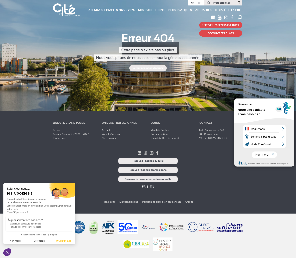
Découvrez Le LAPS (221, 33)
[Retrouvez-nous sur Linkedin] (213, 18)
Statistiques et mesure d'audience (25, 224)
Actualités (203, 10)
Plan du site (109, 201)
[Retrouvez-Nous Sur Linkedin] (139, 153)
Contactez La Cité (214, 130)
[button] (7, 252)
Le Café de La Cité (228, 10)
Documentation (159, 134)
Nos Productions (151, 10)
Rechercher (240, 17)
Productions (59, 138)
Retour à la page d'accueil (148, 68)
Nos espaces (109, 138)
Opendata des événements (165, 138)
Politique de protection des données (161, 201)
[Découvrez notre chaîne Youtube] (219, 18)
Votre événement (111, 134)
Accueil (57, 130)
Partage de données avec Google (25, 227)
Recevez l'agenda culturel (221, 25)
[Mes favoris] (238, 2)
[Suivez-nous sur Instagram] (226, 18)
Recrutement (211, 134)
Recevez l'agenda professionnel (148, 169)
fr (192, 2)
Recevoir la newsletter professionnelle (148, 179)
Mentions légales (128, 201)
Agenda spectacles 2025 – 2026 (111, 10)
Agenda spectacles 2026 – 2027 (71, 134)
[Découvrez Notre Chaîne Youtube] (145, 153)
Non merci (15, 240)
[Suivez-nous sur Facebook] (232, 18)
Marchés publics (160, 130)
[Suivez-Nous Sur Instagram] (151, 153)
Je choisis (39, 240)
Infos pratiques (180, 10)
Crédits (189, 201)
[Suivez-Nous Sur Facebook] (157, 153)
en (199, 2)
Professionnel (221, 2)
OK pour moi (63, 240)
